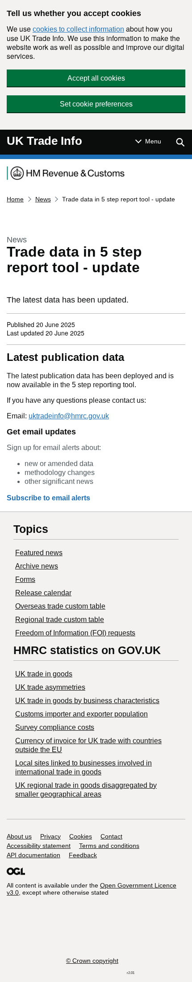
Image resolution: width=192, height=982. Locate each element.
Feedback (83, 855)
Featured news (39, 552)
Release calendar (43, 593)
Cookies (80, 836)
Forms (25, 579)
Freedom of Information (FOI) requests (75, 633)
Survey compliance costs (54, 727)
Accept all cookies (96, 78)
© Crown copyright (92, 960)
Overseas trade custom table (60, 606)
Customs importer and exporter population (81, 714)
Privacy (50, 836)
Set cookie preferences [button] (96, 104)
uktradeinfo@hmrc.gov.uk (69, 416)
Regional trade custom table (59, 619)
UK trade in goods (43, 674)
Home (15, 199)
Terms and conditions (109, 845)
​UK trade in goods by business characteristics (87, 700)
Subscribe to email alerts (48, 498)
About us (19, 836)
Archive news (36, 566)
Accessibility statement (39, 845)
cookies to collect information (78, 29)
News (43, 199)
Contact (111, 836)
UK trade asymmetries (50, 687)
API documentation (33, 855)
